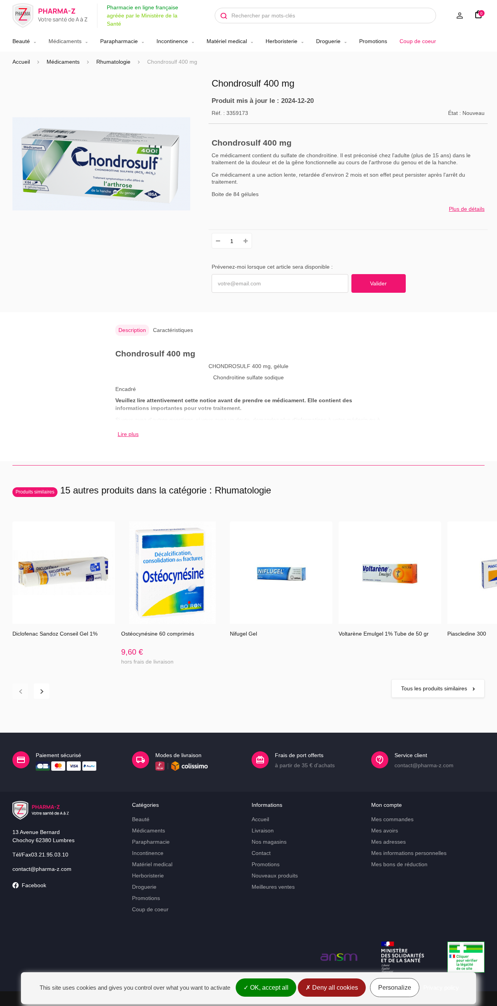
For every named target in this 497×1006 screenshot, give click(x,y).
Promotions (373, 41)
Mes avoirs (384, 830)
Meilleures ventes (273, 887)
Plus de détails (467, 209)
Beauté (21, 41)
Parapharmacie (119, 41)
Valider (378, 283)
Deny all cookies (334, 987)
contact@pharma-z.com (41, 869)
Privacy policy (441, 987)
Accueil (21, 62)
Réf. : (218, 113)
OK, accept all (268, 987)
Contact (261, 853)
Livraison (263, 830)
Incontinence (172, 41)
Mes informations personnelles (409, 853)
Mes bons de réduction (399, 864)
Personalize (394, 987)
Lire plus (128, 434)
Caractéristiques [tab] (173, 330)
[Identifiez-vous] (453, 15)
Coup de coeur (418, 41)
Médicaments (65, 41)
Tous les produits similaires (435, 688)
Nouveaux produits (275, 875)
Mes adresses (388, 842)
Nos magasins (269, 842)
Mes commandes (392, 819)
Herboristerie (281, 41)
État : (454, 113)
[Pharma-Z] (50, 15)
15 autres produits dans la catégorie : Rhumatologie (143, 490)
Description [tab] (132, 330)
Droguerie (328, 41)
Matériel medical (227, 41)
